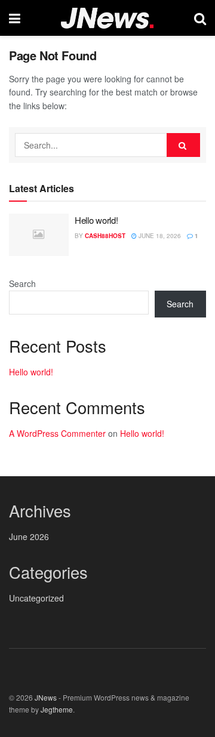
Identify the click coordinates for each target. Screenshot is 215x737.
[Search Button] (183, 145)
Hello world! (96, 220)
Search (22, 283)
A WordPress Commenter (57, 433)
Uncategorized (36, 598)
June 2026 (29, 536)
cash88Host (105, 236)
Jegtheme (57, 709)
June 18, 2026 (159, 236)
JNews (46, 697)
